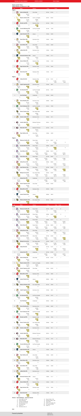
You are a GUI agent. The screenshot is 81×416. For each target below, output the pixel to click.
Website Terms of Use (50, 414)
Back (13, 409)
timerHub (20, 413)
